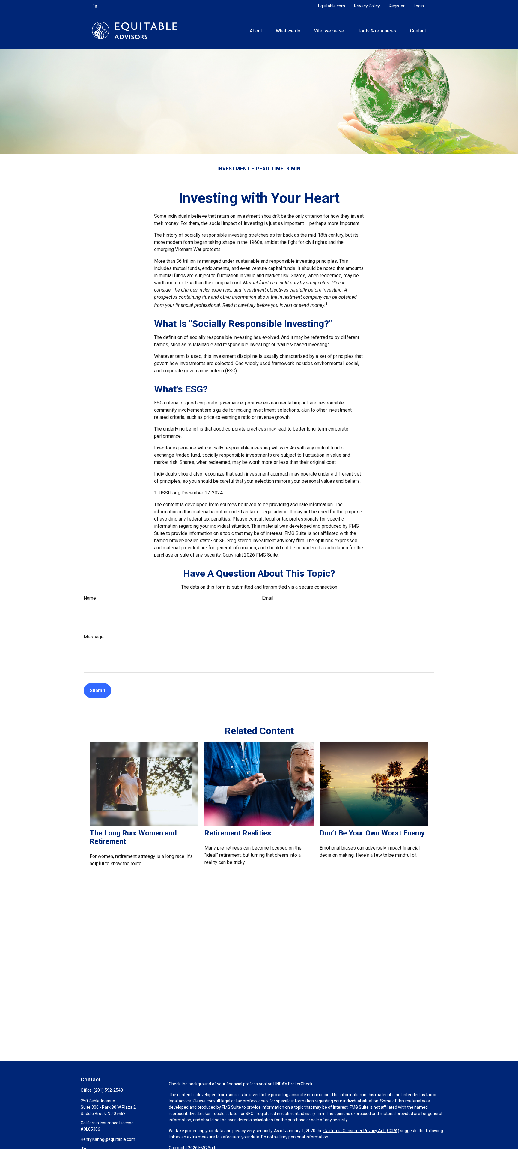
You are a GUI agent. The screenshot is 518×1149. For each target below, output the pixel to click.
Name (90, 598)
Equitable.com (331, 6)
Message (94, 637)
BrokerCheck (300, 1084)
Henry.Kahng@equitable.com (108, 1139)
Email (267, 598)
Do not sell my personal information (294, 1137)
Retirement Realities (237, 833)
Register (397, 6)
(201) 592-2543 (108, 1090)
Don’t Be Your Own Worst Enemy (372, 833)
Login (419, 6)
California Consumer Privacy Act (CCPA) (361, 1130)
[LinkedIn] (95, 6)
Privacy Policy (367, 6)
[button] (255, 30)
